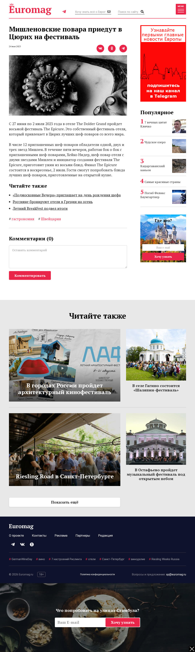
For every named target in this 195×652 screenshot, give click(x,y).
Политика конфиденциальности (97, 574)
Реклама (61, 535)
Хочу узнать (163, 256)
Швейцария (49, 218)
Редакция (105, 535)
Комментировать (30, 275)
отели (91, 559)
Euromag (30, 9)
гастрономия (21, 218)
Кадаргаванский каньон (152, 168)
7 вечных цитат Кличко (153, 124)
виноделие (136, 559)
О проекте (16, 535)
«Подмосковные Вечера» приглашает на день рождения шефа (67, 195)
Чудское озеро (155, 142)
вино (40, 559)
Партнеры (83, 535)
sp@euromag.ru (176, 574)
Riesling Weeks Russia (164, 559)
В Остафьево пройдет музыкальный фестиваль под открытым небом (156, 474)
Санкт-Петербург (112, 559)
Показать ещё (64, 502)
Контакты (39, 535)
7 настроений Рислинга (65, 559)
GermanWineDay (20, 559)
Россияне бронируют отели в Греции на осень (53, 201)
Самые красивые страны (162, 182)
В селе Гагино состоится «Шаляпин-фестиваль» (156, 388)
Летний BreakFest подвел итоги (40, 208)
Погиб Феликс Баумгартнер (152, 195)
